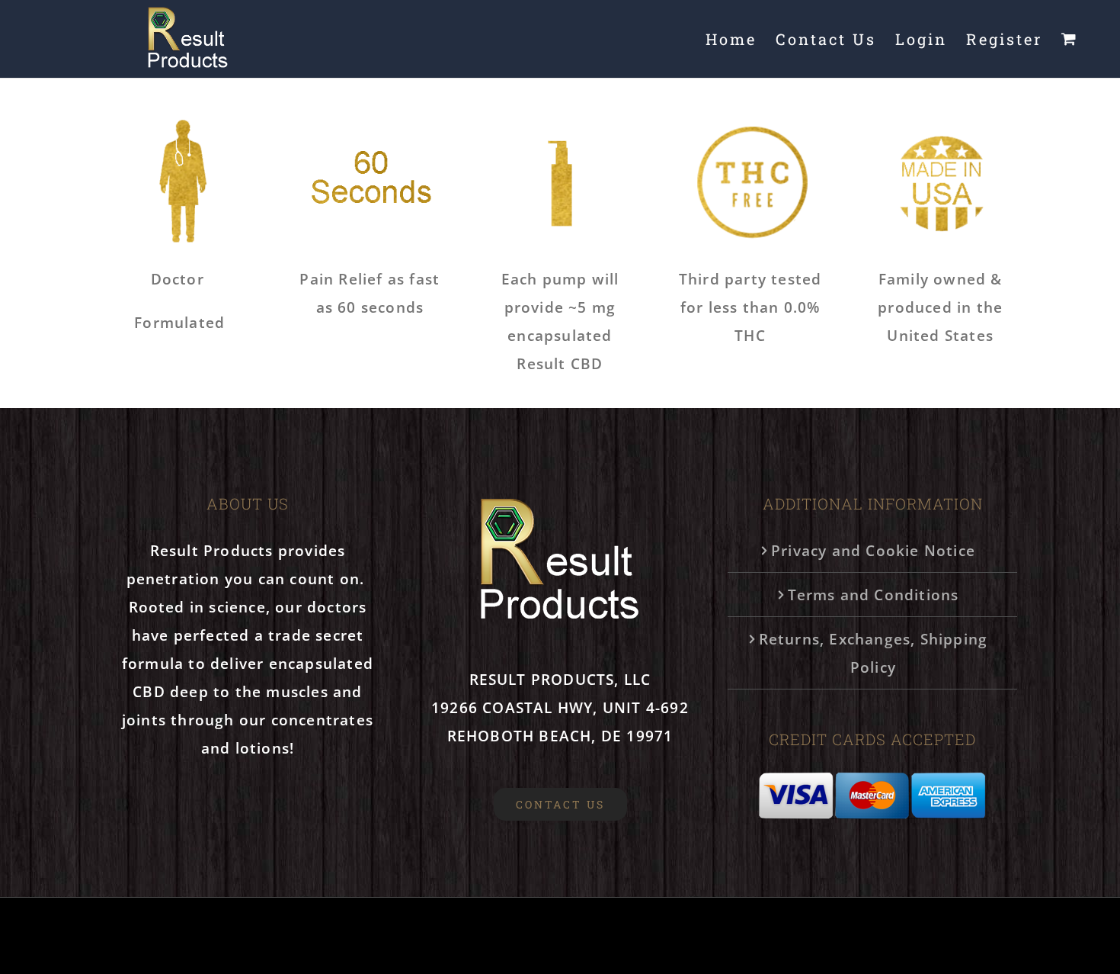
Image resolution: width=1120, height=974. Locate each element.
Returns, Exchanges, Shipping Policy (873, 653)
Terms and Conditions (873, 594)
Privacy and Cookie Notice (873, 550)
